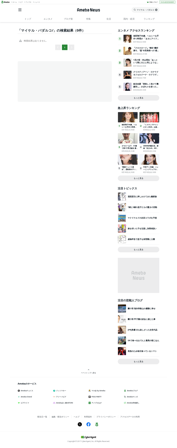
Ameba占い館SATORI (64, 403)
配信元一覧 (42, 416)
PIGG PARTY (96, 397)
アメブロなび (96, 403)
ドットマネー (61, 390)
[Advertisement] (42, 81)
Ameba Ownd (26, 397)
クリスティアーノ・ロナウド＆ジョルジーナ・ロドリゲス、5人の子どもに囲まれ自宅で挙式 (145, 75)
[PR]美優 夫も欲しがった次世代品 (142, 329)
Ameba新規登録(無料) (167, 2)
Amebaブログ (132, 390)
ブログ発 (68, 18)
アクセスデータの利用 (130, 416)
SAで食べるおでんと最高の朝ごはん (143, 340)
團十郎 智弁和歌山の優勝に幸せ (141, 308)
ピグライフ (25, 403)
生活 (108, 18)
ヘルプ (77, 416)
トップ (27, 18)
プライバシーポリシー (106, 416)
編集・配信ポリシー (60, 416)
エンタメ (48, 18)
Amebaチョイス (27, 390)
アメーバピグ (61, 397)
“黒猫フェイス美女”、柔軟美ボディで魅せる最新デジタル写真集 (129, 170)
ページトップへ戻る (88, 373)
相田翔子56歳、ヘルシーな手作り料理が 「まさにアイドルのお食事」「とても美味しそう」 (146, 39)
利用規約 (88, 416)
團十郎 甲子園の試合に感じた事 (141, 319)
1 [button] (64, 47)
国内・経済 (129, 18)
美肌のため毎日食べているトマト (142, 351)
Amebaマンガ (132, 397)
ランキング (149, 18)
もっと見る (138, 97)
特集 (88, 18)
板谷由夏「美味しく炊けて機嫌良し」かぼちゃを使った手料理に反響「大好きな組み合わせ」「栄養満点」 (145, 87)
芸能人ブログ (153, 2)
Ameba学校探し (133, 403)
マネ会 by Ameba (98, 390)
